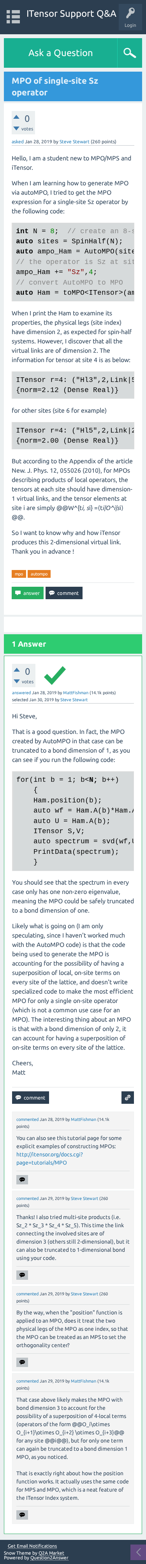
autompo (39, 574)
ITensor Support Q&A (71, 13)
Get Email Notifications (32, 1546)
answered (21, 692)
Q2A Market (51, 1552)
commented (27, 1119)
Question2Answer (49, 1557)
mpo (19, 574)
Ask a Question (60, 53)
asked (18, 141)
